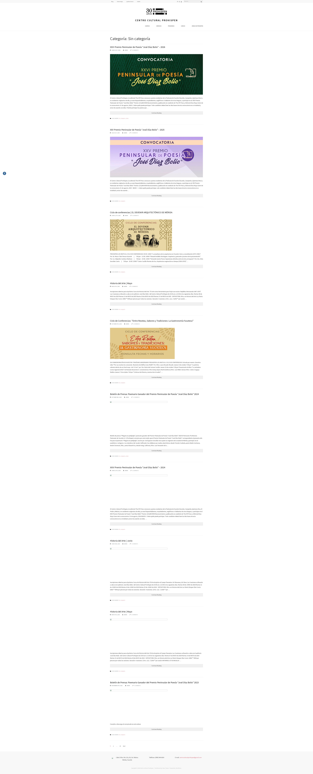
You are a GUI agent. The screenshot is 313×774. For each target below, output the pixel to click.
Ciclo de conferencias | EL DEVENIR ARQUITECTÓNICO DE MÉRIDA (141, 212)
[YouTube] (181, 2)
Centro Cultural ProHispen (156, 20)
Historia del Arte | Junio (121, 540)
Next (124, 746)
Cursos (183, 26)
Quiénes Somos (130, 1)
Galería (138, 1)
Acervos (147, 26)
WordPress (178, 768)
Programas (171, 26)
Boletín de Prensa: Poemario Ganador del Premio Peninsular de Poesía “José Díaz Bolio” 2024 (154, 394)
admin (126, 50)
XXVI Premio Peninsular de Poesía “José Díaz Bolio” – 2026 (137, 47)
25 (120, 746)
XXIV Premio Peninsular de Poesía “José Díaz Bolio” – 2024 (137, 467)
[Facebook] (177, 2)
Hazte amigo (120, 1)
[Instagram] (179, 2)
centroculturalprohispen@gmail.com (190, 757)
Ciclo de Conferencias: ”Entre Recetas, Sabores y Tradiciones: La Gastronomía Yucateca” (151, 320)
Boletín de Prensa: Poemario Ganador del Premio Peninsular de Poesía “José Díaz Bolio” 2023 (154, 682)
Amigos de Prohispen (197, 26)
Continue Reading (156, 113)
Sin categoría (122, 118)
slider (127, 118)
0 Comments (135, 50)
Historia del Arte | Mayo (121, 283)
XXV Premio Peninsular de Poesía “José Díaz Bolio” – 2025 (137, 129)
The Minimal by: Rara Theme (161, 768)
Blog (112, 1)
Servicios (158, 26)
